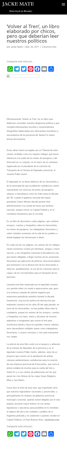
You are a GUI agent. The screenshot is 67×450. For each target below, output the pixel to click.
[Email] (44, 69)
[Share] (51, 69)
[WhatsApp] (10, 69)
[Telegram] (16, 69)
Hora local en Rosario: (20, 11)
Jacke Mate (17, 46)
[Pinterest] (30, 69)
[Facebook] (37, 69)
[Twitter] (23, 69)
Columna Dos (49, 46)
